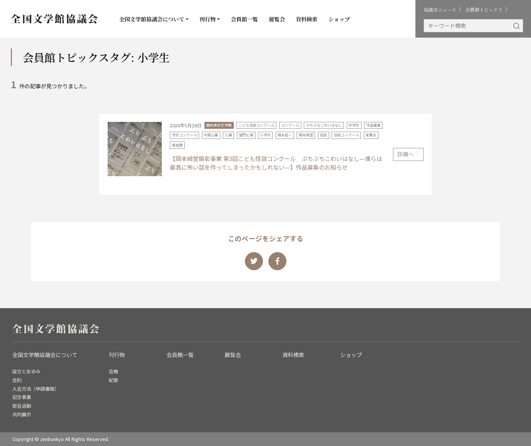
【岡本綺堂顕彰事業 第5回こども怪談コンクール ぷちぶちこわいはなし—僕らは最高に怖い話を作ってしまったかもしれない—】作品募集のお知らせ (276, 162)
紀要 (113, 380)
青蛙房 (177, 145)
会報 (113, 371)
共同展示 (21, 414)
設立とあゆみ (26, 371)
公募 (228, 134)
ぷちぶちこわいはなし (324, 125)
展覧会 (277, 19)
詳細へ (405, 154)
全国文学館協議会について (151, 19)
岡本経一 (284, 134)
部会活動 (21, 405)
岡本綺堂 (306, 134)
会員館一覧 (244, 19)
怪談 (323, 134)
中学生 (354, 125)
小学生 (265, 134)
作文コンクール (184, 134)
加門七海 (246, 134)
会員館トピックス (483, 9)
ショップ (339, 19)
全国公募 (211, 134)
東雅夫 (371, 134)
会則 (17, 380)
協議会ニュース (440, 9)
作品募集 (373, 125)
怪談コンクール (346, 134)
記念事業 (21, 397)
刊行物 (207, 19)
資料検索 (307, 19)
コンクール (290, 125)
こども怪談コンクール (256, 125)
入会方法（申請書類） (35, 388)
